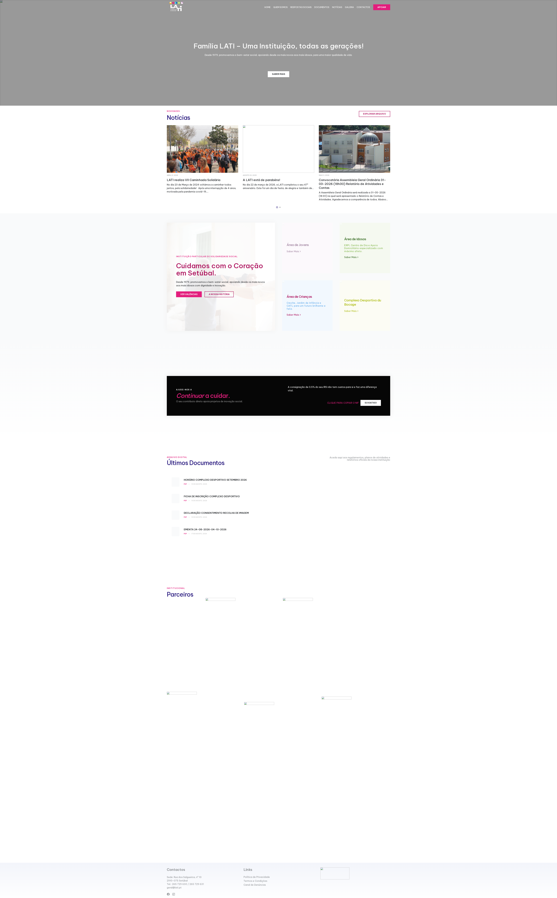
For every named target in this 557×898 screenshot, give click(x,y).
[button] (277, 207)
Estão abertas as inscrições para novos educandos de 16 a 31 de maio (271, 182)
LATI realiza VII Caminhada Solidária (345, 180)
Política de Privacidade (257, 877)
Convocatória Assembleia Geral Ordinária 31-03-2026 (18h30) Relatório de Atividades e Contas (200, 184)
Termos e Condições (255, 880)
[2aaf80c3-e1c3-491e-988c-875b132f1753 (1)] (176, 7)
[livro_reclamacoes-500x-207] (355, 873)
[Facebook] (168, 894)
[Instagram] (173, 894)
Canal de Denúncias (255, 884)
